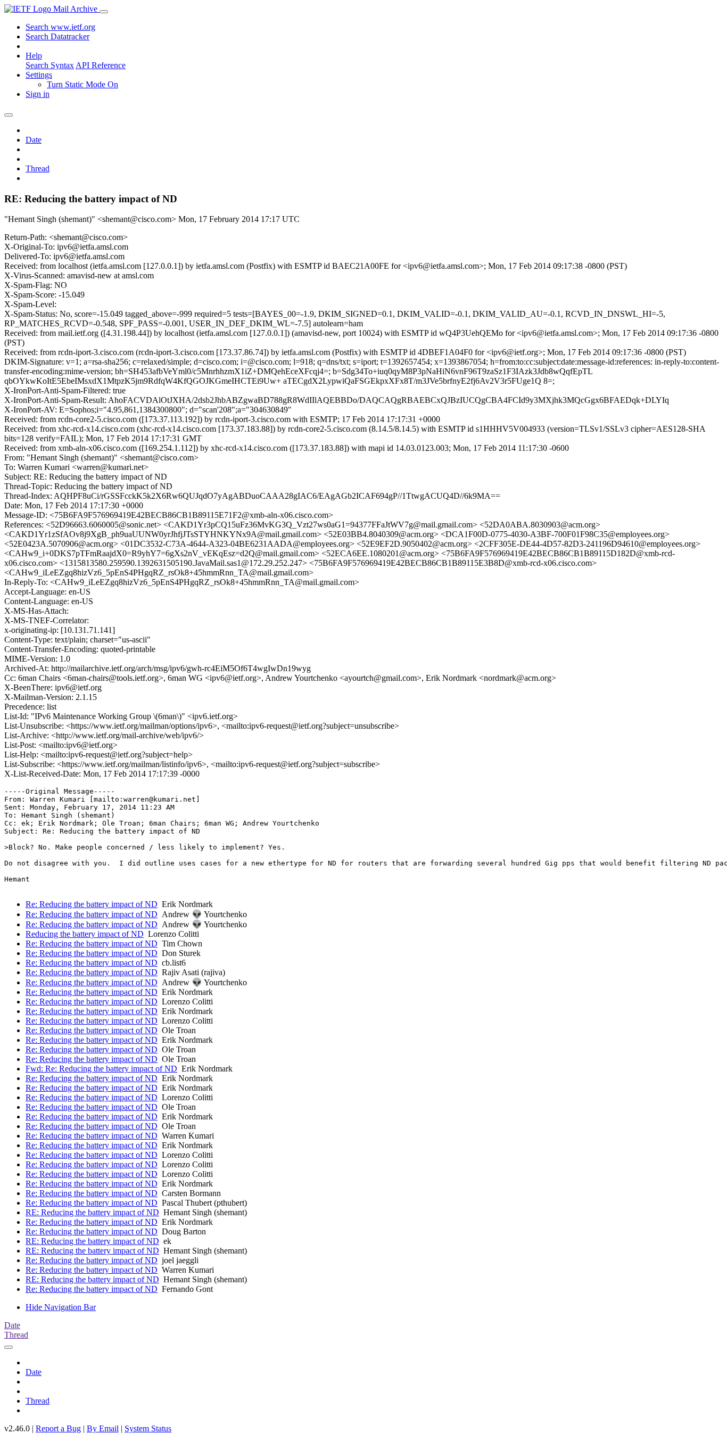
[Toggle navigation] (104, 11)
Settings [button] (39, 74)
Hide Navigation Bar (61, 1307)
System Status (148, 1428)
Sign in (37, 93)
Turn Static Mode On (82, 84)
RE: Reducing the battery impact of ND (92, 1212)
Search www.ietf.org (60, 26)
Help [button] (34, 55)
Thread (37, 168)
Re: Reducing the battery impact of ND (92, 904)
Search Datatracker (57, 36)
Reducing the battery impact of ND (85, 933)
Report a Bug (58, 1428)
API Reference (101, 65)
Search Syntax (50, 65)
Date (34, 139)
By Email (103, 1428)
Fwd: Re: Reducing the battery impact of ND (101, 1068)
